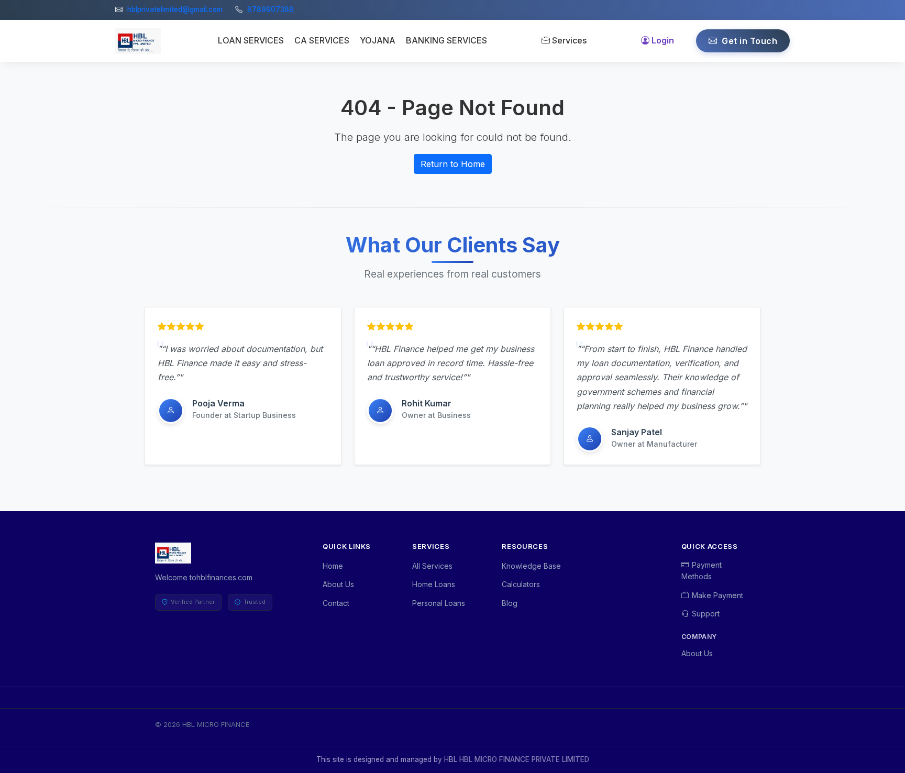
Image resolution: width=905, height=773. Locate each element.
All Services (432, 565)
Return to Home (453, 164)
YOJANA (377, 40)
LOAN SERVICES (251, 40)
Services (569, 40)
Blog (509, 603)
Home (333, 565)
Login (663, 40)
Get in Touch (749, 41)
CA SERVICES (321, 40)
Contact (336, 603)
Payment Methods (701, 570)
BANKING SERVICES (446, 40)
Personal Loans (438, 603)
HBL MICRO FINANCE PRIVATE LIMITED (524, 759)
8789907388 (270, 9)
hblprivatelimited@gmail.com (175, 9)
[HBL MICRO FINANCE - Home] (138, 41)
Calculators (521, 584)
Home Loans (433, 584)
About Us (338, 584)
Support (706, 613)
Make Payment (717, 595)
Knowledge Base (531, 565)
